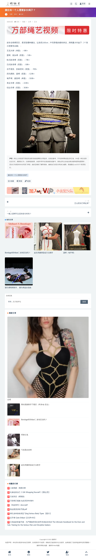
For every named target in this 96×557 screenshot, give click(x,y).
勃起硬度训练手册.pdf (18, 509)
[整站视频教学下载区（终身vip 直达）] (13, 409)
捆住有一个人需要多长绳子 (17, 175)
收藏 (12, 181)
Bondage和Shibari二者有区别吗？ (17, 253)
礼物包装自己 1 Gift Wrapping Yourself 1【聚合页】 (30, 492)
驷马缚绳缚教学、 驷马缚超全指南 (18, 288)
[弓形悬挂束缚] (13, 454)
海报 (20, 181)
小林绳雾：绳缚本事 (18, 488)
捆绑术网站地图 (42, 545)
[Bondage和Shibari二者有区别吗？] (19, 230)
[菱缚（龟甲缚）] (77, 236)
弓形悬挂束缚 (26, 450)
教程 (28, 555)
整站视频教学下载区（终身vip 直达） (35, 404)
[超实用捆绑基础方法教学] (48, 236)
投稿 (48, 555)
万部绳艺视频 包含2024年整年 (22, 501)
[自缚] (48, 357)
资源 (23, 22)
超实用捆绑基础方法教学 (43, 253)
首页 (17, 22)
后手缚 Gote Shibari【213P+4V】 (23, 518)
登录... (10, 302)
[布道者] (6, 14)
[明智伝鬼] (13, 440)
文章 (11, 14)
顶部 (86, 555)
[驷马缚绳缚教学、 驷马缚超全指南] (19, 271)
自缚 (9, 400)
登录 (83, 4)
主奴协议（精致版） (18, 496)
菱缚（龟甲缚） (69, 253)
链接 (29, 181)
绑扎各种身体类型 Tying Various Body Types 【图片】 (31, 513)
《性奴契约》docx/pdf (19, 505)
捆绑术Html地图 (54, 545)
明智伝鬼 (24, 435)
